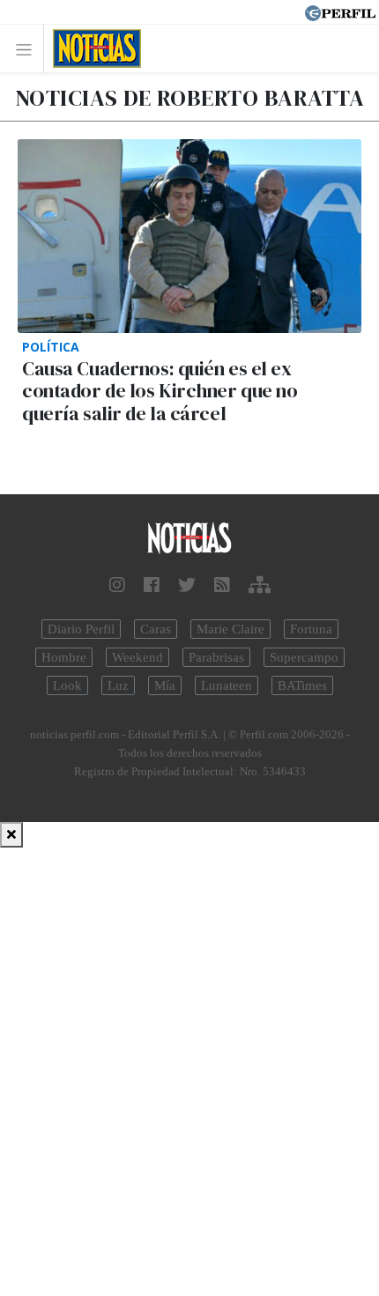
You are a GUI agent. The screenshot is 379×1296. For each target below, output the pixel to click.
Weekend (137, 657)
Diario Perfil (81, 629)
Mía (164, 685)
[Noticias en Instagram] (117, 585)
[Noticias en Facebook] (152, 585)
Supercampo (304, 657)
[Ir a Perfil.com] (340, 11)
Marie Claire (230, 629)
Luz (118, 685)
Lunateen (226, 685)
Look (67, 685)
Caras (155, 629)
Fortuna (311, 629)
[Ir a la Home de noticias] (189, 539)
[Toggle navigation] (28, 49)
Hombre (63, 657)
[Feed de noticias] (222, 585)
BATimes (302, 685)
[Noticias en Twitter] (187, 585)
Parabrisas (216, 657)
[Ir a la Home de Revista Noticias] (92, 48)
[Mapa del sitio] (260, 585)
